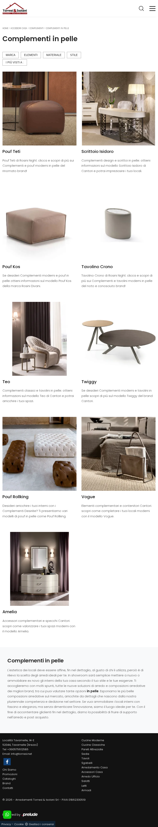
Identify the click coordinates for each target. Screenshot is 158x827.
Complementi (36, 28)
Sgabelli (86, 763)
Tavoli (85, 758)
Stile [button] (74, 55)
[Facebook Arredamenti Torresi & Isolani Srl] (7, 761)
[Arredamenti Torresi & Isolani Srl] (14, 8)
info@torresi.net (21, 754)
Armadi (86, 790)
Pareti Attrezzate (92, 749)
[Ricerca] (142, 8)
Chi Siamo (9, 770)
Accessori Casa (18, 28)
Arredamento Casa (94, 767)
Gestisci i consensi (41, 824)
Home (5, 28)
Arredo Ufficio (90, 776)
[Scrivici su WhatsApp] (7, 815)
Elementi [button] (31, 55)
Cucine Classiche (93, 745)
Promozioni (9, 774)
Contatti (7, 788)
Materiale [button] (54, 55)
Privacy (6, 824)
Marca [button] (10, 55)
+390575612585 (17, 749)
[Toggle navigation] (152, 8)
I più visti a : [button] (15, 62)
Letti (84, 786)
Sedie (85, 754)
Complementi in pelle (57, 28)
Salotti (85, 781)
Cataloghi (9, 779)
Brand (6, 783)
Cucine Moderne (92, 740)
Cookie (19, 824)
